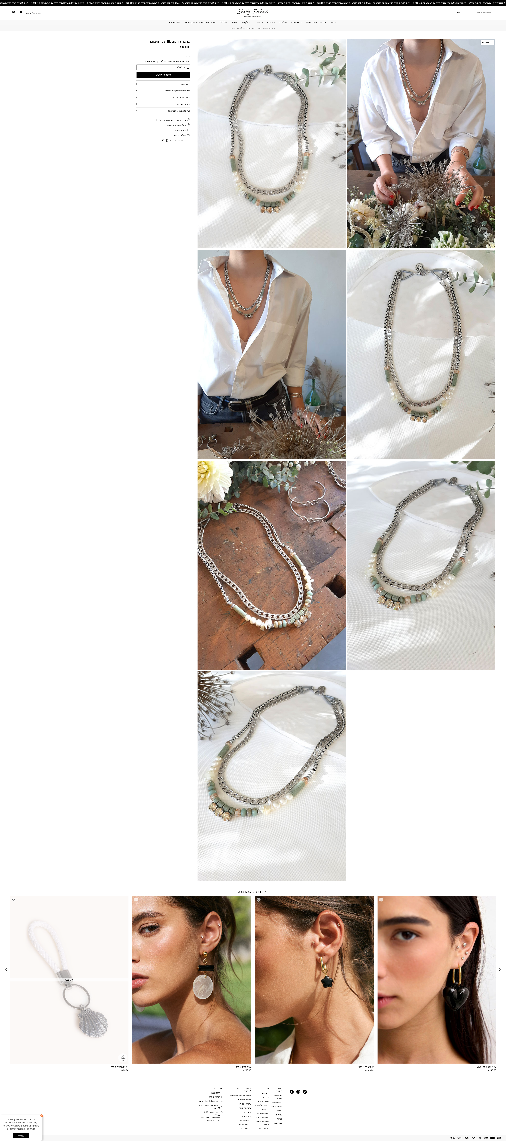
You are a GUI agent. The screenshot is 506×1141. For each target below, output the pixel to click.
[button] (381, 900)
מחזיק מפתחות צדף (119, 1066)
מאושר (21, 1135)
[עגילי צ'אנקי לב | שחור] (437, 980)
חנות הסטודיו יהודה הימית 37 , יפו (209, 1106)
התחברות (37, 13)
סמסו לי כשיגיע (163, 75)
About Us (175, 22)
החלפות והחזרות (183, 104)
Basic (234, 22)
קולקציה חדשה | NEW (316, 22)
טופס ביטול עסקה (262, 1105)
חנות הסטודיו (277, 1102)
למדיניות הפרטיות (24, 1125)
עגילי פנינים (246, 1116)
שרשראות (297, 22)
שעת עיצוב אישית (278, 1097)
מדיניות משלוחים (262, 1117)
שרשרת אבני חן (245, 1103)
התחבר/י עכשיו (17, 1106)
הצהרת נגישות (263, 1128)
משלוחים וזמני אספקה (181, 97)
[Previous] (500, 969)
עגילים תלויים (246, 1128)
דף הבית (333, 22)
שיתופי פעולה (276, 1106)
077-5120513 (214, 1097)
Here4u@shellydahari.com (209, 1101)
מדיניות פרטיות (263, 1113)
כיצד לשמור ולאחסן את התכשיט (177, 90)
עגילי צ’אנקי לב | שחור (486, 1066)
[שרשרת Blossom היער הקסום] (162, 140)
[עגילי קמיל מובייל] (191, 980)
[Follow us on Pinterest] (305, 1092)
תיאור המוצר (185, 84)
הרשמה (28, 13)
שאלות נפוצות (263, 1101)
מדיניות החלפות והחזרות (262, 1123)
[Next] (6, 969)
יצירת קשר (265, 1097)
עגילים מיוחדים (245, 1124)
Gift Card (224, 22)
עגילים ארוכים (245, 1120)
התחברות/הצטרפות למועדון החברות (200, 22)
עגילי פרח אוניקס (366, 1066)
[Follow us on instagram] (298, 1092)
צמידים (272, 22)
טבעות (260, 22)
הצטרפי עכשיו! (26, 1099)
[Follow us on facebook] (292, 1092)
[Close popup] (8, 1073)
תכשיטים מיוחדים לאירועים (240, 1095)
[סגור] (41, 1115)
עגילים (284, 22)
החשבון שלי (264, 1093)
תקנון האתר (264, 1109)
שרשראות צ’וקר (245, 1107)
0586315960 (215, 1093)
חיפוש (458, 13)
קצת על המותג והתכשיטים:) (179, 110)
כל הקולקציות (247, 22)
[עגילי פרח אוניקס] (314, 980)
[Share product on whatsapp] (167, 140)
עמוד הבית (270, 28)
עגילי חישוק (246, 1112)
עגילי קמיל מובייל (243, 1066)
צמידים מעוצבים (244, 1099)
